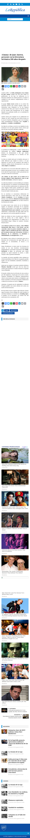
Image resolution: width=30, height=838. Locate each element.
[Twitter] (10, 4)
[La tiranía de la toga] (4, 753)
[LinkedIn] (13, 4)
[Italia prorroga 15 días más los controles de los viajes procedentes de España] (4, 760)
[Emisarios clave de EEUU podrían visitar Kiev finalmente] (4, 731)
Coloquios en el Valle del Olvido (16, 815)
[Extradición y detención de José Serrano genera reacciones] (4, 770)
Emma (6, 310)
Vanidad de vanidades (16, 807)
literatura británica (8, 313)
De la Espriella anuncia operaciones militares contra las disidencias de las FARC (18, 742)
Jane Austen (14, 310)
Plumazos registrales (15, 800)
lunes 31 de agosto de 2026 (16, 735)
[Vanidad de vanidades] (4, 809)
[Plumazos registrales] (4, 801)
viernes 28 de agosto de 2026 (17, 802)
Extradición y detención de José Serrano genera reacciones (17, 770)
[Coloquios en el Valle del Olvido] (4, 816)
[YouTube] (16, 4)
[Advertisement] (15, 36)
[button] (28, 16)
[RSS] (22, 4)
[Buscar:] (15, 19)
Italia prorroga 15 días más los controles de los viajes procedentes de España (17, 760)
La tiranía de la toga (15, 752)
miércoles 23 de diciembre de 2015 (11, 63)
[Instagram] (19, 4)
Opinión (5, 781)
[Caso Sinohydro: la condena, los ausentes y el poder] (4, 793)
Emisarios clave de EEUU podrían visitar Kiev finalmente (16, 731)
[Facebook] (8, 4)
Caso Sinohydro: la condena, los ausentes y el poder (18, 792)
